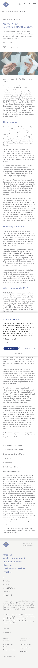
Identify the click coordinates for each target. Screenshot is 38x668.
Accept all (11, 348)
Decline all (27, 348)
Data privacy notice (11, 339)
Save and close (19, 353)
